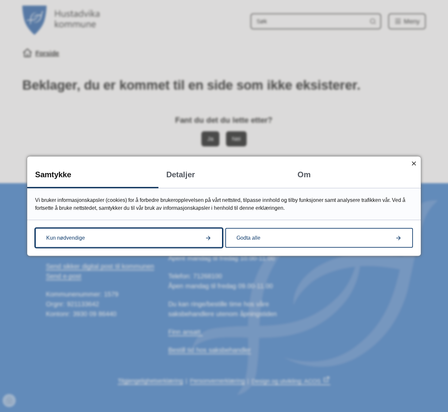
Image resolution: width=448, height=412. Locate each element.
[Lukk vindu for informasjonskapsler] (414, 163)
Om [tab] (304, 174)
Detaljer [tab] (180, 174)
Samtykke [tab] (53, 174)
